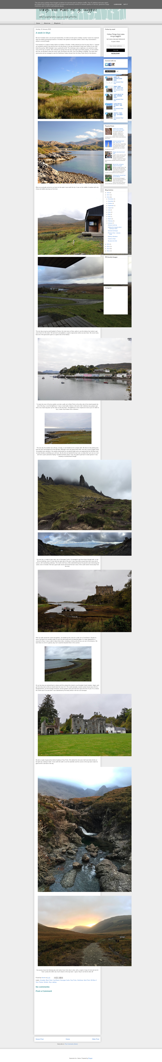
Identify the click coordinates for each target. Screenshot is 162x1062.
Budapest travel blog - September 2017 (118, 114)
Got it (125, 4)
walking (54, 982)
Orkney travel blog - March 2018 (118, 87)
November (111, 201)
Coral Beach (56, 980)
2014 (108, 246)
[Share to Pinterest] (62, 978)
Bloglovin (57, 23)
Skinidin (46, 982)
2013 (108, 248)
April (109, 216)
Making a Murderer (113, 236)
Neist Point (87, 980)
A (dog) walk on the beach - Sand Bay (118, 105)
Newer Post (40, 1039)
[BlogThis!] (57, 978)
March (110, 218)
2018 (108, 192)
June (109, 212)
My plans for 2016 (112, 241)
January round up (112, 225)
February (110, 221)
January (110, 223)
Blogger (90, 1058)
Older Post (95, 1039)
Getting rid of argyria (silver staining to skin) (118, 129)
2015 (108, 244)
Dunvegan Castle (65, 980)
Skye (50, 982)
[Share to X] (58, 978)
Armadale (42, 980)
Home (38, 23)
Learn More (118, 4)
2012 (108, 251)
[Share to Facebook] (60, 978)
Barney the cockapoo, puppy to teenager (118, 165)
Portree (41, 982)
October (110, 203)
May (109, 214)
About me (47, 23)
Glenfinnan (80, 980)
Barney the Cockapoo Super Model (118, 78)
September (111, 205)
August (110, 207)
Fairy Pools (73, 980)
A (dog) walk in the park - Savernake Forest (118, 95)
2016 (108, 197)
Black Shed (49, 980)
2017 (108, 195)
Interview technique (113, 230)
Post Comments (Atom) (71, 1044)
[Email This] (55, 978)
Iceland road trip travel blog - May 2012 (118, 141)
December (111, 199)
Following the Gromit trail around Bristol (119, 176)
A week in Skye (112, 238)
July (109, 210)
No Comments (117, 82)
